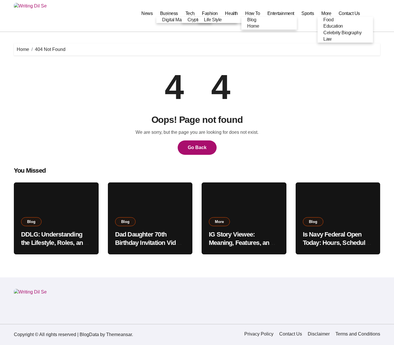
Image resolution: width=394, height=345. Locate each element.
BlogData (89, 334)
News (147, 13)
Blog (251, 19)
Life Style (213, 19)
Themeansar (119, 334)
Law (327, 39)
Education (333, 26)
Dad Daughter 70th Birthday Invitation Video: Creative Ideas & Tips (149, 242)
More (219, 222)
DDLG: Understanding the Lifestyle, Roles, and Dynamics (53, 242)
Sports (307, 13)
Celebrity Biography (342, 32)
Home (253, 26)
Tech (190, 13)
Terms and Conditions (357, 333)
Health (231, 13)
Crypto (193, 19)
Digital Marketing (178, 19)
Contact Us (349, 13)
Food (328, 19)
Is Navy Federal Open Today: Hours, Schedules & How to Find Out (337, 242)
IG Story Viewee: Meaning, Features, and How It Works (241, 242)
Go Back (197, 147)
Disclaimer (319, 333)
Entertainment (280, 13)
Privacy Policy (258, 333)
